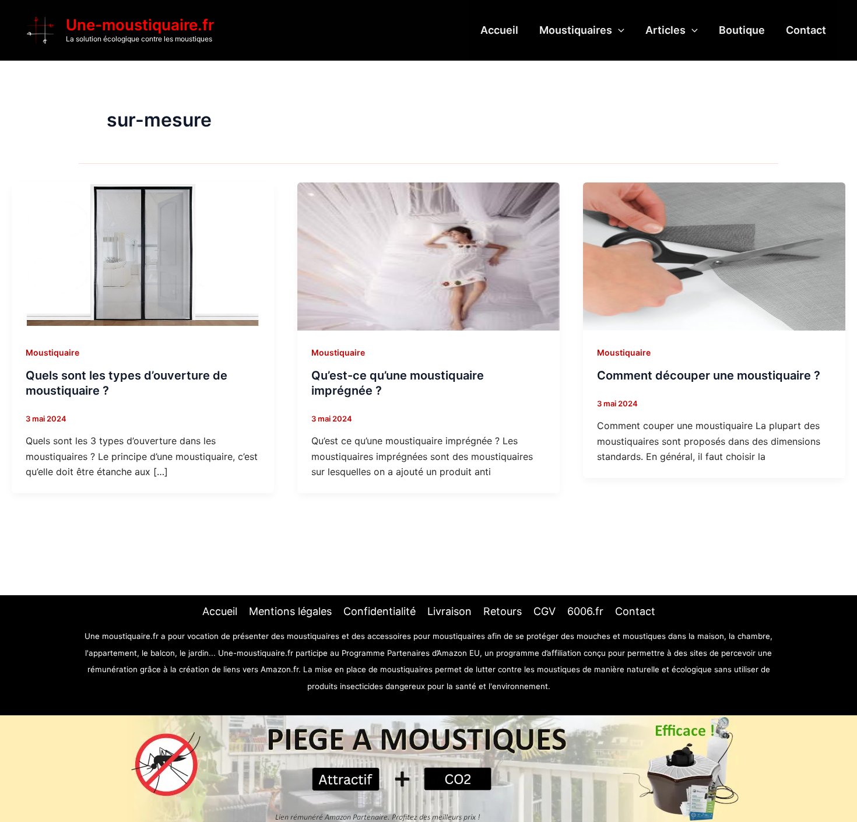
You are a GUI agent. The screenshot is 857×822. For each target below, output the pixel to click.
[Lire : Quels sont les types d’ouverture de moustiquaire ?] (143, 255)
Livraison (449, 611)
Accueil (499, 30)
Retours (502, 611)
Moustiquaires (575, 30)
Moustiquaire (52, 352)
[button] (618, 30)
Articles (665, 30)
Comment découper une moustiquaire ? (708, 375)
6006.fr (585, 611)
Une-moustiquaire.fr (140, 25)
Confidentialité (379, 611)
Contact (806, 30)
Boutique (742, 30)
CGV (544, 611)
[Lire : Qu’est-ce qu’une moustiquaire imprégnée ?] (428, 255)
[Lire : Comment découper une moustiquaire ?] (714, 255)
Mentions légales (290, 611)
